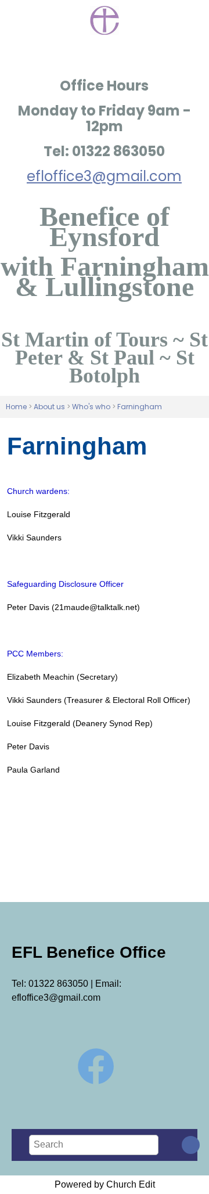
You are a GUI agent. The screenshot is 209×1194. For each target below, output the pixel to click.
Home (16, 407)
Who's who (91, 407)
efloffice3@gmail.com (104, 176)
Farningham (139, 407)
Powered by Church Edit (105, 1184)
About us (49, 407)
